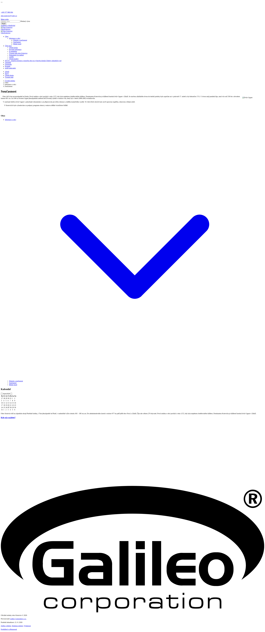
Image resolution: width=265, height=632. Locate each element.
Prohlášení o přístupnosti (9, 629)
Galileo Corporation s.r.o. (18, 619)
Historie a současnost (20, 40)
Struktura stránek (17, 626)
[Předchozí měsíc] (1, 394)
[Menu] (1, 2)
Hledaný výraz (25, 21)
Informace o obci (14, 38)
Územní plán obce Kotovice (18, 53)
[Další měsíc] (11, 394)
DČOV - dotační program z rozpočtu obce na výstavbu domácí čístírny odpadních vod (33, 61)
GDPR (11, 57)
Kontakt (7, 66)
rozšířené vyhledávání (8, 25)
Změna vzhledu (6, 626)
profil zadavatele (10, 68)
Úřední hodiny (14, 59)
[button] (134, 379)
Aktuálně (8, 62)
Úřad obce (8, 46)
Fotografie (8, 64)
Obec (6, 36)
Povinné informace (15, 49)
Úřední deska (13, 48)
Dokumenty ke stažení (16, 55)
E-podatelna (13, 51)
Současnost (17, 42)
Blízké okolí (17, 44)
